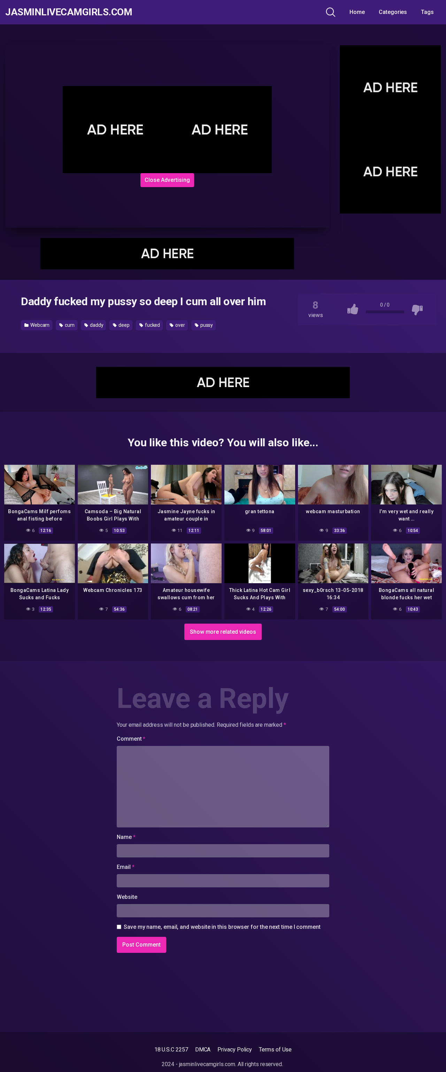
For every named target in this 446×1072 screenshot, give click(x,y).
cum (69, 325)
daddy (96, 325)
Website (127, 897)
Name (126, 837)
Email (125, 867)
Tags (427, 12)
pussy (206, 325)
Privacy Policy (234, 1049)
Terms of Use (275, 1049)
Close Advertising (167, 180)
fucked (152, 325)
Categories (393, 12)
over (179, 325)
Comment (131, 738)
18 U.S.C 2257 (171, 1049)
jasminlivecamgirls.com (68, 12)
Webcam (39, 325)
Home (357, 12)
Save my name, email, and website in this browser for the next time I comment (222, 927)
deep (123, 325)
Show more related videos (223, 631)
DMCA (203, 1049)
